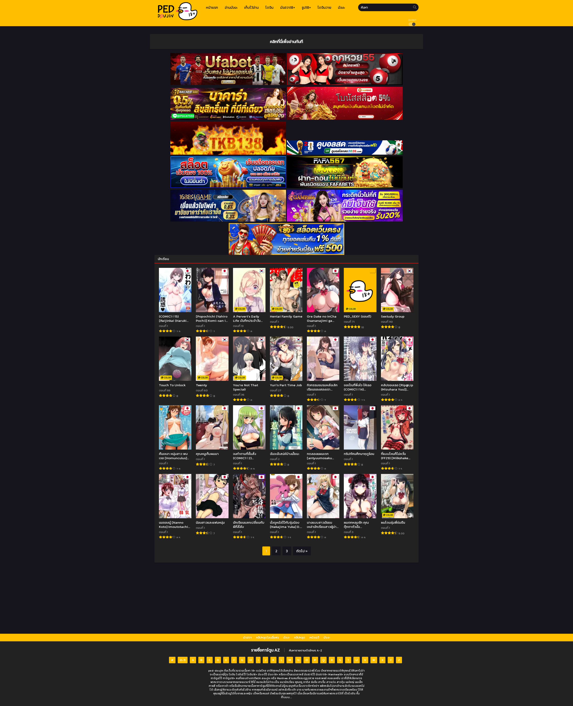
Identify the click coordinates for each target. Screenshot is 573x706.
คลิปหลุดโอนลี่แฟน (267, 637)
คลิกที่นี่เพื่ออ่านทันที (286, 41)
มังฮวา (247, 637)
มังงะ (286, 637)
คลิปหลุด (299, 637)
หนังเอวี (314, 637)
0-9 (183, 660)
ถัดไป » (302, 551)
